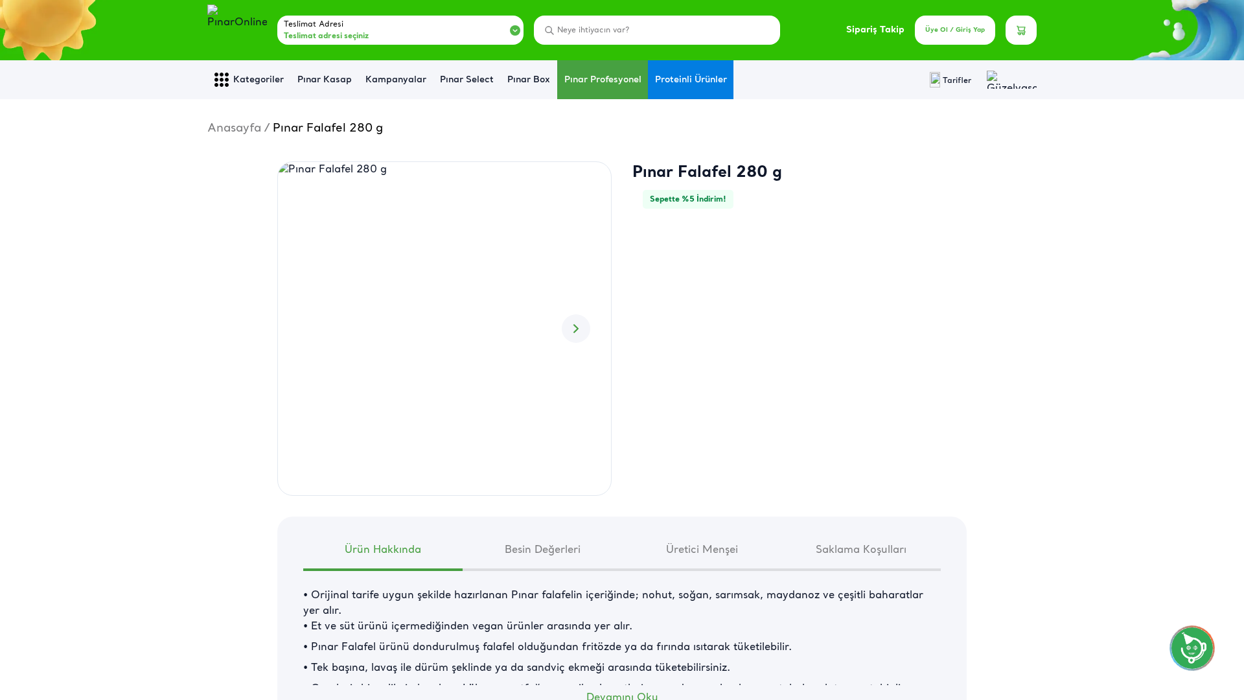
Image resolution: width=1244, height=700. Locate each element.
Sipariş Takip (875, 30)
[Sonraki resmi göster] (576, 328)
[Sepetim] (1021, 30)
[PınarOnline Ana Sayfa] (237, 30)
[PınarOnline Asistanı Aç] (1192, 648)
